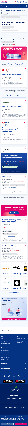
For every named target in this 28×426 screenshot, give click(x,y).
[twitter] (19, 376)
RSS (17, 336)
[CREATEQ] (6, 283)
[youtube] (14, 376)
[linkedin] (23, 376)
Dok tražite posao (5, 357)
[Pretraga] (18, 2)
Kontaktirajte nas (5, 343)
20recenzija (8, 236)
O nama (3, 338)
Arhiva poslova (4, 359)
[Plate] (20, 2)
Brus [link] (8, 330)
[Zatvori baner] (25, 48)
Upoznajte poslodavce (6, 355)
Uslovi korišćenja (21, 338)
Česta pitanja (4, 341)
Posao (2, 330)
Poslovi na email (5, 353)
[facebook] (4, 376)
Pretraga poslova (5, 350)
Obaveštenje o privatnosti (20, 341)
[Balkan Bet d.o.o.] (17, 269)
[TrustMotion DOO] (6, 269)
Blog (2, 336)
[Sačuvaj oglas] (25, 69)
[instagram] (9, 376)
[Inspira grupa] (17, 283)
